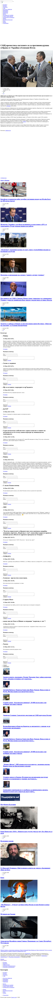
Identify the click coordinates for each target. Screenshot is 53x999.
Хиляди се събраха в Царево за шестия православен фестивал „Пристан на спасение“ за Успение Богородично (26, 324)
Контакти (5, 963)
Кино (4, 20)
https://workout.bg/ (40, 950)
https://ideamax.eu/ (32, 950)
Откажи (9, 360)
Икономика (5, 10)
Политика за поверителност (9, 965)
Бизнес (4, 22)
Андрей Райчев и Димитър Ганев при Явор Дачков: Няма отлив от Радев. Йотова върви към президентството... (26, 690)
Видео (4, 14)
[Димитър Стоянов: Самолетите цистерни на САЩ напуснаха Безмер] (27, 709)
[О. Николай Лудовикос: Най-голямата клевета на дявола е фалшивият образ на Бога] (26, 854)
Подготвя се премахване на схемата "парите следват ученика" (22, 275)
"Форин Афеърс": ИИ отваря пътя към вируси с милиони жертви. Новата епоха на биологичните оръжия (26, 765)
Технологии (5, 23)
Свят (4, 8)
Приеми (2, 959)
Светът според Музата (8, 16)
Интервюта (5, 11)
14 (3, 93)
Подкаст (5, 5)
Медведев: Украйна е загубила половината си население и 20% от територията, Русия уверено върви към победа (24, 225)
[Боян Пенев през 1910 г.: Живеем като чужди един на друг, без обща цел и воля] (26, 818)
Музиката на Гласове (8, 914)
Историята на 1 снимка (8, 15)
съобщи (24, 121)
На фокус (5, 4)
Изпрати (5, 360)
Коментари (5, 12)
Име (4, 354)
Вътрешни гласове (7, 841)
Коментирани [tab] (6, 666)
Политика (5, 7)
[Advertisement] (26, 34)
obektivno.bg (8, 130)
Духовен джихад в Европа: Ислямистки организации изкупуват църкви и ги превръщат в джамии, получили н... (25, 778)
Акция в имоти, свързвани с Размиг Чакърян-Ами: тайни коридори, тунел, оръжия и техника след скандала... (27, 678)
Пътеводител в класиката (8, 17)
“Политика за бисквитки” (14, 956)
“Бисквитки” (28, 953)
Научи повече (4, 960)
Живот (4, 18)
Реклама (5, 962)
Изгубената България (7, 19)
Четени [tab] (5, 665)
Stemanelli (26, 950)
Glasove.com (13, 997)
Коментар (5, 359)
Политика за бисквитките (8, 967)
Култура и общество (7, 9)
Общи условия (6, 964)
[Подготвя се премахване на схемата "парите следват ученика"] (26, 265)
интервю (9, 106)
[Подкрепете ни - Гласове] (10, 797)
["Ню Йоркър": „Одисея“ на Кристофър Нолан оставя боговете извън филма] (26, 891)
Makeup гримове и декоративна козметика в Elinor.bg (12, 950)
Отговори (5, 349)
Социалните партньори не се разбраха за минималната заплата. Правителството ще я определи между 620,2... (25, 790)
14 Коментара (4, 177)
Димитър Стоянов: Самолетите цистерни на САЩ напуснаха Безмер (27, 715)
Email (4, 355)
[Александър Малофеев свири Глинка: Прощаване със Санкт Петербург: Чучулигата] (26, 927)
